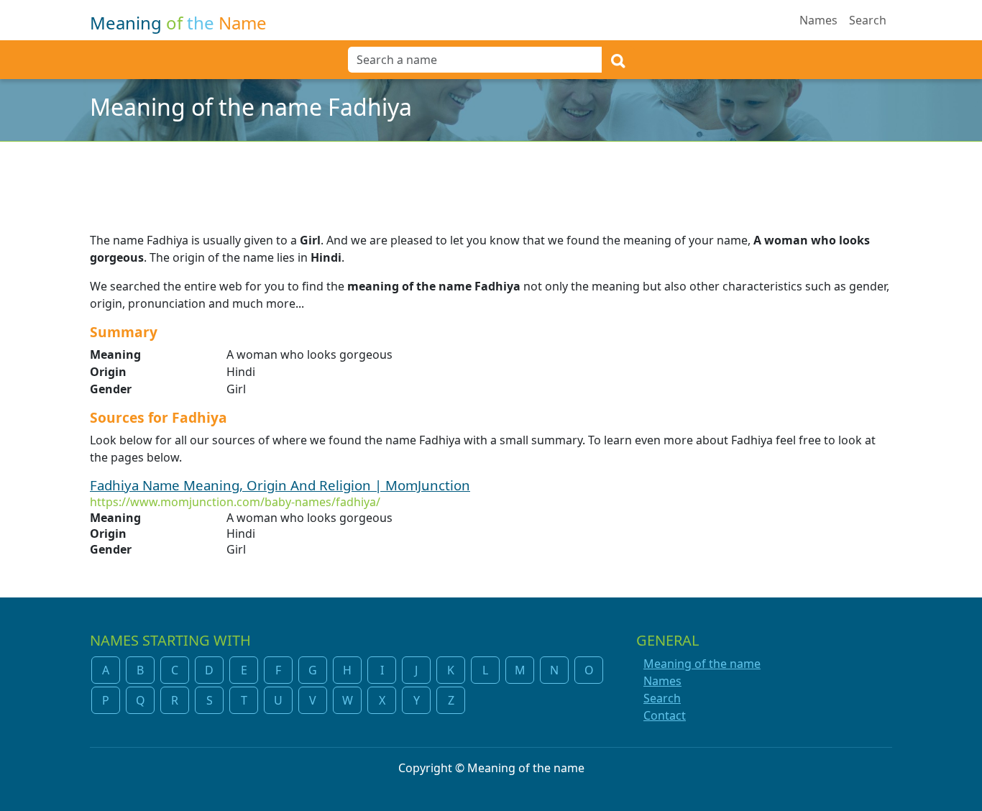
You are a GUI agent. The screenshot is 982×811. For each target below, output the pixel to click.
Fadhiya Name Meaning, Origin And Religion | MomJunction (280, 485)
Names (818, 20)
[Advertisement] (491, 177)
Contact (664, 715)
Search (867, 20)
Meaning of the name (702, 664)
